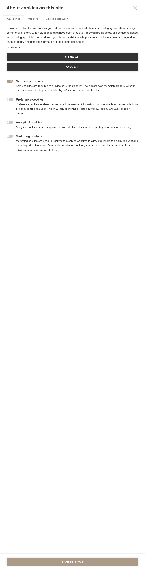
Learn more (14, 47)
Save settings (72, 561)
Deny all (72, 67)
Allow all (73, 57)
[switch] (8, 81)
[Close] (134, 8)
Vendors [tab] (33, 18)
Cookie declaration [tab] (57, 18)
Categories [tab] (13, 18)
